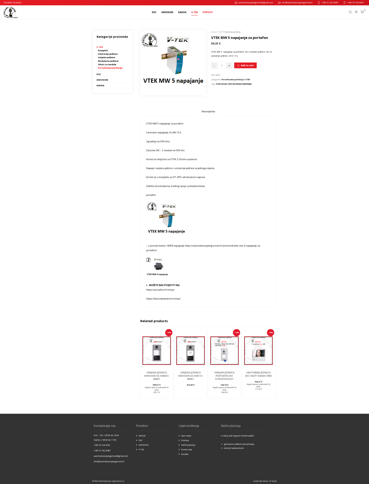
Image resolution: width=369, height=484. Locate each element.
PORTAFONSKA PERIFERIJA (240, 84)
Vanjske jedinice (106, 57)
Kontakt (184, 454)
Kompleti (103, 50)
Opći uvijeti (186, 435)
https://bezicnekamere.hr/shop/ (163, 298)
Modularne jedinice (108, 60)
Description (208, 111)
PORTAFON (221, 84)
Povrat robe (186, 449)
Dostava (185, 440)
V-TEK (220, 32)
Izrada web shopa (260, 481)
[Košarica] (362, 11)
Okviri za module (107, 64)
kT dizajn (273, 481)
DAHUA (100, 85)
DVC (99, 74)
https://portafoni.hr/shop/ (160, 289)
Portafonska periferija (233, 79)
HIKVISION (102, 79)
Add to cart (247, 65)
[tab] (208, 111)
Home (213, 32)
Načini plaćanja (188, 445)
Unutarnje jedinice (108, 53)
